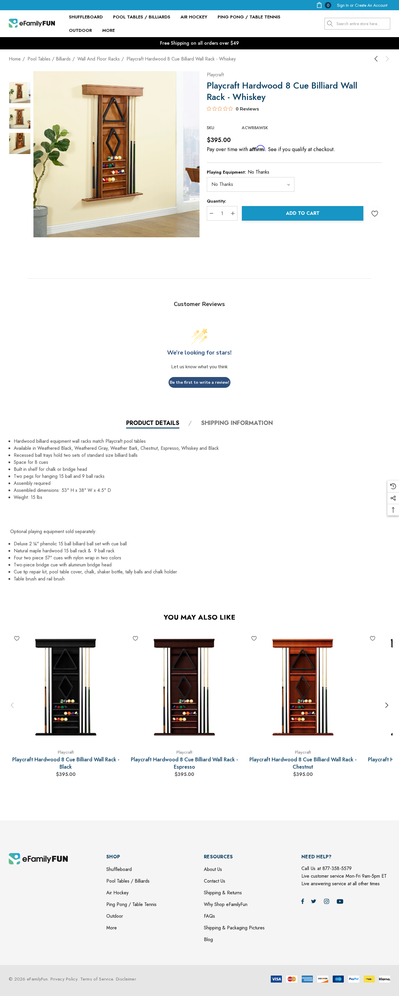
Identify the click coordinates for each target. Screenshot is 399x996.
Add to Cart (303, 213)
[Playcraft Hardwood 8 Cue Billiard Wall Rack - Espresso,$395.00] (184, 687)
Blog (208, 939)
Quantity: (216, 201)
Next (387, 705)
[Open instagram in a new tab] (327, 901)
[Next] (386, 59)
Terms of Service (96, 979)
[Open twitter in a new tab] (314, 901)
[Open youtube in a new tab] (341, 901)
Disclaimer (126, 979)
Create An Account (371, 5)
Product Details (152, 423)
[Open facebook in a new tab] (302, 901)
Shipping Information (237, 423)
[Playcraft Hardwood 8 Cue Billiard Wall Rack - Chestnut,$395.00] (303, 687)
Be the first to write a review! (199, 382)
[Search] (330, 24)
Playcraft (215, 74)
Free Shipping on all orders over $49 (199, 43)
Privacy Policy (64, 979)
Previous (12, 705)
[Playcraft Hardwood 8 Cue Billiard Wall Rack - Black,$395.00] (66, 687)
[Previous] (377, 59)
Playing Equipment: (238, 172)
